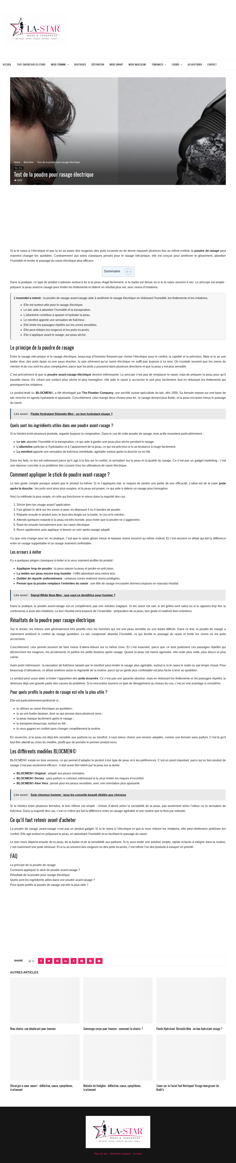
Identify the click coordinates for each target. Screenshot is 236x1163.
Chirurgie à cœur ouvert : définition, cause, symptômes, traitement (41, 1088)
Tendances (157, 64)
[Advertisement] (166, 29)
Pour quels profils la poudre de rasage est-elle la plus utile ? (49, 884)
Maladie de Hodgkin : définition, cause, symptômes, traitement (112, 1088)
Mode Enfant (116, 64)
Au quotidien (195, 64)
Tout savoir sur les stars (31, 64)
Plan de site (101, 1153)
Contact (212, 64)
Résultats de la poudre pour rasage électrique (40, 874)
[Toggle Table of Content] (126, 271)
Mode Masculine (137, 64)
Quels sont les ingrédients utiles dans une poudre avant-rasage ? (52, 879)
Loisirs (175, 64)
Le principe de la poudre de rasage (33, 865)
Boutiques (80, 64)
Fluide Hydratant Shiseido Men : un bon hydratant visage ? (189, 1028)
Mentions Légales (120, 1153)
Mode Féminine (58, 64)
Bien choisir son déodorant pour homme (32, 1028)
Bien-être (18, 168)
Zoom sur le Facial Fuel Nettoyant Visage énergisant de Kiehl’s (187, 1088)
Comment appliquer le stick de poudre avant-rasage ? (45, 870)
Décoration (97, 64)
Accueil (7, 64)
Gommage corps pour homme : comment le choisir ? (113, 1028)
